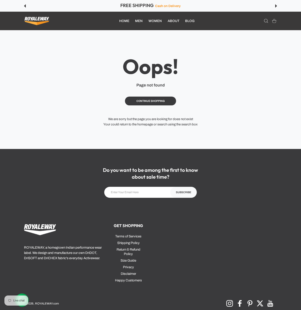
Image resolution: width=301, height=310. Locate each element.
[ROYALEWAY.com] (37, 21)
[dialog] (266, 21)
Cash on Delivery (168, 6)
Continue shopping (150, 101)
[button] (25, 6)
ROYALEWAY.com (47, 303)
